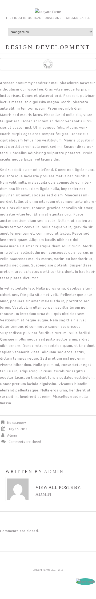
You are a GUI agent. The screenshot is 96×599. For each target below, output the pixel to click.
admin (12, 435)
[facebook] (85, 581)
